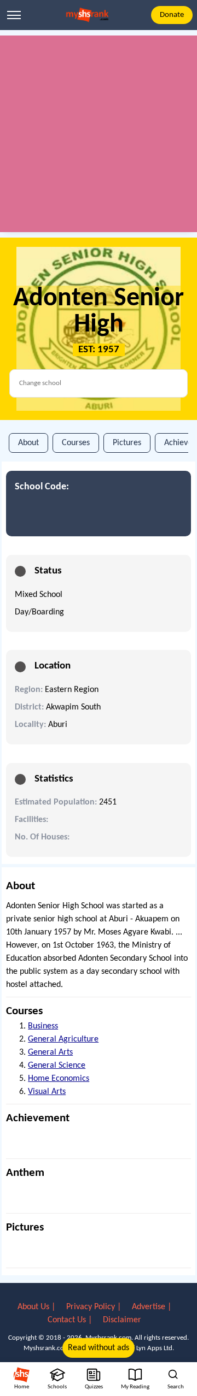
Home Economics (58, 1078)
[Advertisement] (98, 134)
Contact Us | (71, 1320)
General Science (56, 1065)
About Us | (37, 1307)
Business (43, 1026)
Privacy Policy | (94, 1307)
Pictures (127, 443)
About (28, 443)
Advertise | (151, 1307)
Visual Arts (47, 1091)
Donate (172, 15)
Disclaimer (122, 1320)
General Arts (50, 1052)
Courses (76, 443)
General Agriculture (63, 1039)
